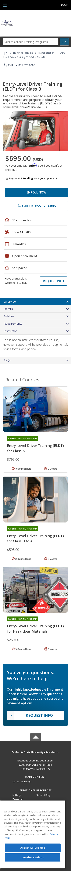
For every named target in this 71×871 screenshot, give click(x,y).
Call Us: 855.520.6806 (19, 65)
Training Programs (23, 52)
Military (16, 795)
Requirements (13, 323)
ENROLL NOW (36, 192)
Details (8, 309)
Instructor (10, 331)
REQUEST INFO (53, 281)
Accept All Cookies (32, 847)
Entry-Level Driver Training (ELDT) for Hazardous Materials (35, 629)
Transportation (46, 52)
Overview (10, 301)
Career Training (21, 781)
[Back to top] (35, 752)
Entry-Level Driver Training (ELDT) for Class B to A (35, 538)
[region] (32, 834)
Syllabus (9, 316)
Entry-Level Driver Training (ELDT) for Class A (35, 448)
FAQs (7, 360)
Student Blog (43, 795)
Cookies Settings (33, 857)
